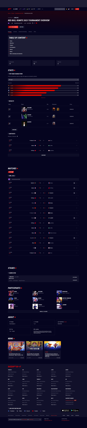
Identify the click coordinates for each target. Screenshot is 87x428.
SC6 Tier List (24, 393)
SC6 (23, 388)
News (11, 51)
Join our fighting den (15, 408)
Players (68, 415)
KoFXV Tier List (10, 402)
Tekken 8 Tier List (11, 374)
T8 (20, 9)
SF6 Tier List (24, 374)
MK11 (52, 398)
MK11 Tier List (53, 402)
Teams (72, 415)
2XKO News (39, 374)
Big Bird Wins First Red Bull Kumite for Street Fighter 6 (34, 342)
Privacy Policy (17, 415)
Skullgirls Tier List (39, 393)
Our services (36, 415)
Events (64, 415)
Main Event (11, 278)
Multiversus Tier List (69, 393)
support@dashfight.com (48, 420)
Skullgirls (39, 388)
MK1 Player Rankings (11, 381)
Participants (12, 47)
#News (10, 352)
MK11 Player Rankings (54, 400)
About (11, 49)
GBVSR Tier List (68, 374)
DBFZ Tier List (53, 383)
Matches (12, 43)
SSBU (23, 379)
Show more (10, 376)
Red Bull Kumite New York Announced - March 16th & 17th (15, 342)
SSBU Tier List (24, 383)
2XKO (29, 9)
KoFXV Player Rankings (12, 400)
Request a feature (54, 415)
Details (65, 321)
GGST (9, 388)
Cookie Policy (24, 415)
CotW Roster (53, 374)
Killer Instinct (54, 388)
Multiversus (68, 388)
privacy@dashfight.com (65, 420)
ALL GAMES (15, 9)
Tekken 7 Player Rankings (41, 381)
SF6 (24, 9)
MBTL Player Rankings (26, 400)
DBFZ (52, 379)
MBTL (23, 398)
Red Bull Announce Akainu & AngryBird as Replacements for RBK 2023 (52, 342)
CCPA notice (30, 415)
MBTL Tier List (24, 402)
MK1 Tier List (10, 383)
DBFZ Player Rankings (54, 381)
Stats (11, 41)
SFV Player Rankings (40, 400)
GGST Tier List (10, 393)
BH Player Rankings (69, 381)
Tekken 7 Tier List (39, 383)
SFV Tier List (39, 402)
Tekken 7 (39, 379)
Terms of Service (10, 415)
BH (66, 379)
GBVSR (39, 9)
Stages (11, 45)
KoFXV (9, 398)
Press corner (42, 415)
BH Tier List (67, 383)
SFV (37, 398)
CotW (34, 9)
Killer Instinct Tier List (54, 393)
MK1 (9, 379)
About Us (47, 415)
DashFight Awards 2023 (69, 402)
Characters (77, 415)
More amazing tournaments (16, 53)
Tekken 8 (10, 369)
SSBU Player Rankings (26, 381)
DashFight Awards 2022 (69, 404)
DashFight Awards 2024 (69, 400)
